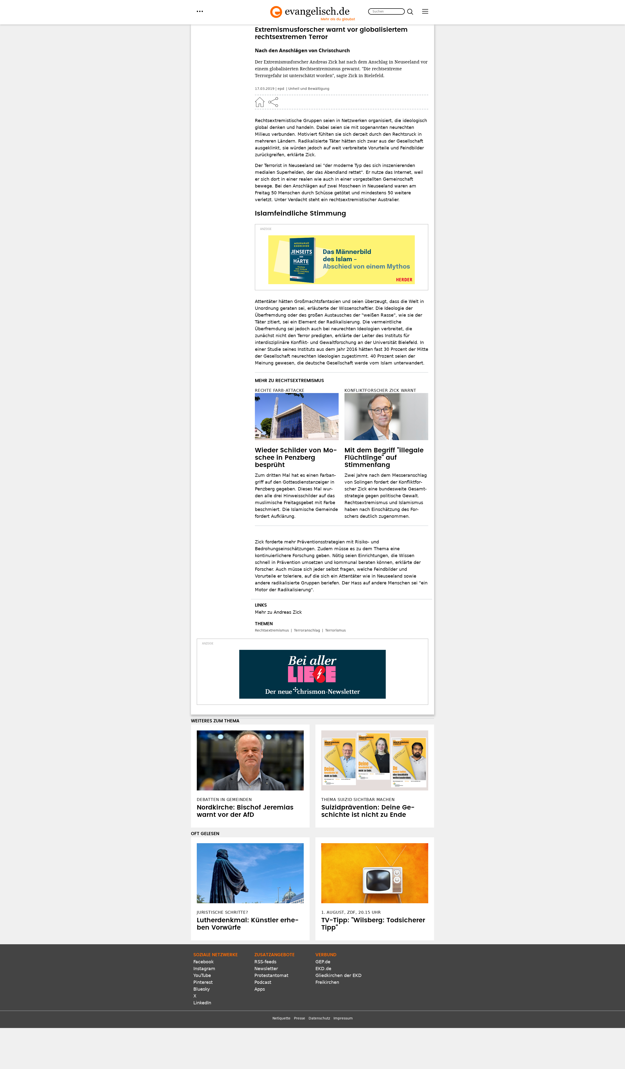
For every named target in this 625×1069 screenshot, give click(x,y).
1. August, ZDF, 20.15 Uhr (351, 912)
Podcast (262, 982)
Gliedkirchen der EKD (338, 975)
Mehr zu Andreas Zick (278, 612)
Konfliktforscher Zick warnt (380, 390)
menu (200, 11)
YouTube (202, 975)
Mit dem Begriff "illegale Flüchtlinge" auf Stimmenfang (384, 457)
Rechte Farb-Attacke (279, 390)
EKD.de (323, 968)
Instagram (204, 968)
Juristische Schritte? (222, 912)
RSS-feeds (265, 961)
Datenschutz (319, 1018)
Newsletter (266, 968)
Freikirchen (327, 982)
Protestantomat (271, 975)
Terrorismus (335, 630)
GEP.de (322, 961)
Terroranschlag (307, 630)
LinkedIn (202, 1002)
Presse (299, 1018)
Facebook (203, 961)
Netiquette (281, 1018)
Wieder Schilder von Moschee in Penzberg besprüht (296, 457)
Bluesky (201, 989)
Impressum (343, 1018)
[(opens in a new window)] (341, 259)
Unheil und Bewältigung (308, 89)
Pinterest (203, 982)
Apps (259, 989)
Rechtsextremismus (272, 630)
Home (260, 102)
